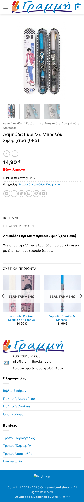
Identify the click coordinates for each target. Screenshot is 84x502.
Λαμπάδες (9, 127)
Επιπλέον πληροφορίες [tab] (20, 226)
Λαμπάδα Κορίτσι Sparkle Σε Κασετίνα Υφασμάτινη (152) (21, 320)
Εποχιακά (51, 123)
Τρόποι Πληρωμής (17, 446)
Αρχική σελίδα (12, 123)
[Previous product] (15, 153)
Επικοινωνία (12, 461)
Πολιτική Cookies (16, 406)
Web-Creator (61, 496)
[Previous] (9, 61)
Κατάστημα (33, 123)
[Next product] (6, 153)
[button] (5, 7)
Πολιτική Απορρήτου (19, 399)
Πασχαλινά (69, 123)
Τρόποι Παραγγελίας (19, 438)
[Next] (74, 61)
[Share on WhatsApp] (6, 193)
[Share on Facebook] (14, 193)
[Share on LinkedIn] (43, 193)
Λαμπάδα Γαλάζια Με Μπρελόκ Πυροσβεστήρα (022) (62, 320)
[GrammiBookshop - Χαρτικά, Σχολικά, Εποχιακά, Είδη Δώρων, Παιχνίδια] (41, 7)
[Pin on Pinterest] (36, 193)
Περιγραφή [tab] (10, 217)
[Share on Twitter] (21, 193)
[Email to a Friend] (28, 193)
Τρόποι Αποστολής (17, 453)
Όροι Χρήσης (13, 414)
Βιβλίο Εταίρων (14, 391)
